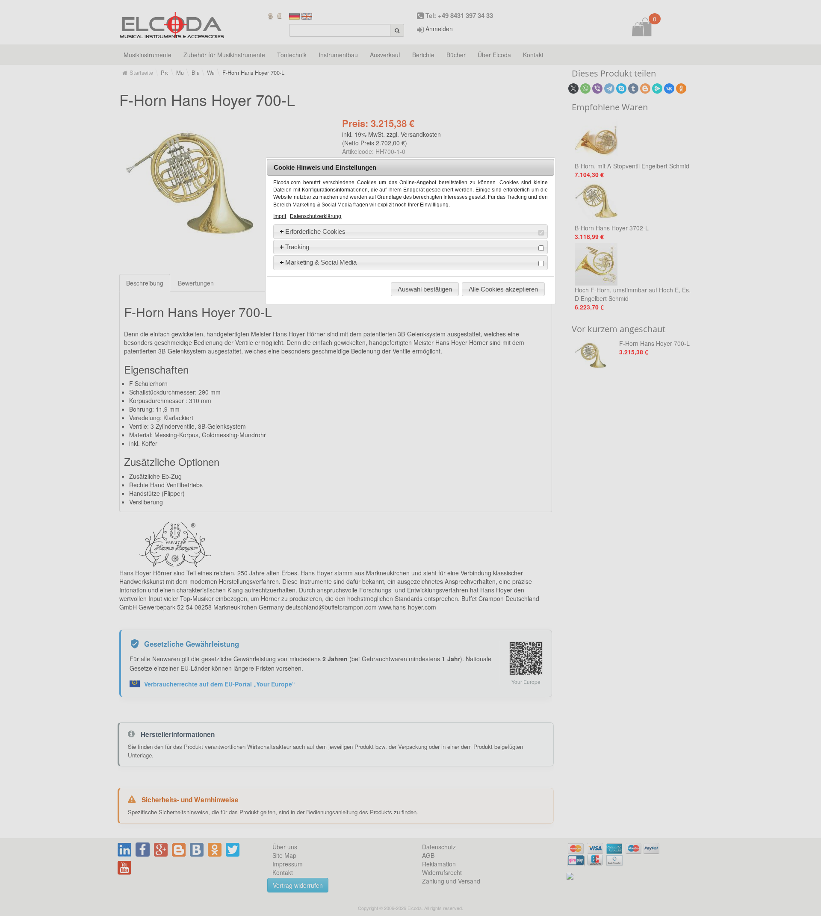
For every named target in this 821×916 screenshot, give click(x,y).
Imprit (279, 216)
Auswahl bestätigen (425, 289)
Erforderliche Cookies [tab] (315, 231)
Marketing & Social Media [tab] (321, 262)
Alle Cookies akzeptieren (503, 289)
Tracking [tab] (297, 246)
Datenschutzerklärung (315, 216)
